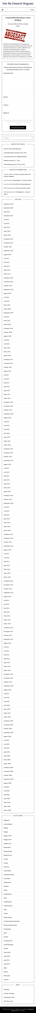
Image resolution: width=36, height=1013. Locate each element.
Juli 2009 (6, 740)
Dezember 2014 (8, 495)
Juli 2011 (6, 647)
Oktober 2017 (8, 367)
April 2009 (7, 752)
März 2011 (7, 662)
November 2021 (8, 243)
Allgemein (6, 820)
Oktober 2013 (8, 542)
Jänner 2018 (7, 355)
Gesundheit (7, 878)
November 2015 (8, 452)
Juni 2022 (6, 223)
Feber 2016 (7, 441)
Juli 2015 (6, 468)
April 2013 (7, 565)
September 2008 (8, 779)
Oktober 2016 (8, 410)
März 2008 (7, 802)
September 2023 (8, 208)
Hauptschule (7, 882)
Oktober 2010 (8, 682)
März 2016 (7, 437)
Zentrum (6, 979)
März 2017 (7, 390)
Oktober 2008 (8, 775)
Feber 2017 (7, 394)
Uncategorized (8, 940)
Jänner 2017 (7, 398)
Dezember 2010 (8, 674)
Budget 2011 (7, 843)
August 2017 (7, 371)
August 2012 (7, 596)
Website (6, 113)
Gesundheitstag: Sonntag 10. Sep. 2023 (15, 152)
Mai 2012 (6, 608)
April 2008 (7, 798)
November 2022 (8, 215)
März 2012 (7, 616)
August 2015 (7, 464)
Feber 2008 (7, 806)
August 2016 (7, 417)
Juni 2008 (6, 791)
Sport (5, 933)
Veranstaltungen (8, 944)
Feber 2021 (7, 274)
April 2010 (7, 705)
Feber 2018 (7, 351)
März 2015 (7, 484)
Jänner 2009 (7, 763)
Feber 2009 (7, 759)
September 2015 (8, 460)
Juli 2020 (6, 297)
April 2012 (7, 612)
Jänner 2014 (7, 530)
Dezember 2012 (8, 581)
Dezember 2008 (8, 767)
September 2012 (8, 592)
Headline (6, 886)
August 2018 (7, 336)
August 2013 (7, 550)
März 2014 (7, 522)
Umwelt (6, 937)
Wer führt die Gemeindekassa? (12, 149)
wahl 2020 (7, 964)
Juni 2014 (6, 511)
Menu (32, 9)
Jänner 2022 (7, 235)
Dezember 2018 (8, 328)
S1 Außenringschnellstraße (12, 921)
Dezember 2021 (8, 239)
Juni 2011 (6, 651)
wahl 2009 (7, 956)
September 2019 (8, 313)
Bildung (6, 828)
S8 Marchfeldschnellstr (10, 925)
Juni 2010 (6, 697)
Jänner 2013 (7, 577)
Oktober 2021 (8, 247)
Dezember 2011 (8, 627)
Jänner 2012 (7, 623)
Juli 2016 (6, 421)
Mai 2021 (6, 262)
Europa (6, 863)
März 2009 (7, 756)
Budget (6, 832)
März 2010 (7, 709)
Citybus (6, 859)
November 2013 (8, 538)
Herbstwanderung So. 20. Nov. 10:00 (14, 164)
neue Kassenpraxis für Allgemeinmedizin (15, 156)
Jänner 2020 (7, 309)
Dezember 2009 (8, 721)
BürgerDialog (8, 851)
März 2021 (7, 270)
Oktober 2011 (8, 635)
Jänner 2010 (7, 717)
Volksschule (7, 952)
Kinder (6, 890)
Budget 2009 (7, 835)
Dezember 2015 (8, 449)
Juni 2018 (6, 344)
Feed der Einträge (9, 993)
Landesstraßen (8, 905)
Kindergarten (7, 894)
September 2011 (8, 639)
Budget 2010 (7, 839)
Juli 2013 (6, 553)
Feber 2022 (7, 231)
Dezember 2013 (8, 534)
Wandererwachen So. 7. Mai (12, 160)
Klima (5, 898)
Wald (5, 968)
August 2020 (7, 293)
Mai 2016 (6, 429)
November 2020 (8, 281)
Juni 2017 (6, 379)
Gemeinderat (7, 870)
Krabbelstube (7, 902)
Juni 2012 (6, 604)
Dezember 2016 (8, 402)
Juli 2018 (6, 340)
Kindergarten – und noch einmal (22, 180)
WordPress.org (8, 1001)
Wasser (6, 971)
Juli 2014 (6, 507)
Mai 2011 (6, 655)
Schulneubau (7, 929)
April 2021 (7, 266)
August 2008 (7, 783)
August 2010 (7, 690)
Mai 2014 (6, 515)
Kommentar (8, 73)
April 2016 (7, 433)
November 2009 (8, 724)
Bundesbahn (7, 847)
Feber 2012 (7, 620)
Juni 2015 (6, 472)
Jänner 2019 (7, 324)
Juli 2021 (6, 258)
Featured (6, 867)
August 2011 (7, 643)
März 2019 (7, 320)
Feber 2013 (7, 573)
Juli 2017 (6, 375)
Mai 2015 (6, 476)
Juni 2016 (6, 425)
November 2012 (8, 585)
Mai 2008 (6, 794)
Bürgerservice (8, 855)
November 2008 (8, 771)
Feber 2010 (7, 713)
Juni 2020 (6, 301)
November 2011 (8, 631)
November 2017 (8, 363)
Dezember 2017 (8, 359)
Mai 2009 (6, 748)
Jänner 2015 (7, 491)
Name (5, 97)
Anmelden (6, 989)
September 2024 (8, 204)
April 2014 (7, 519)
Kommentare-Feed (9, 997)
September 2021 (8, 250)
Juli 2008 (6, 787)
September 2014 (8, 503)
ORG (5, 909)
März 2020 (7, 305)
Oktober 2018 (8, 332)
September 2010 (8, 686)
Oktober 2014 (8, 499)
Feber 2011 (7, 666)
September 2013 (8, 546)
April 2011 (7, 658)
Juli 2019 (6, 316)
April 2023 (7, 211)
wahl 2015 (7, 960)
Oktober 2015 (8, 456)
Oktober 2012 (8, 588)
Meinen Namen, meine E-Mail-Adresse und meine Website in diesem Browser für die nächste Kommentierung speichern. (19, 122)
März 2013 (7, 569)
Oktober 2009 (8, 728)
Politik (6, 913)
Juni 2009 (6, 744)
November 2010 (8, 678)
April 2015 (7, 480)
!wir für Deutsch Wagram (18, 3)
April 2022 (7, 227)
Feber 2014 (7, 526)
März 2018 (7, 348)
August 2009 (7, 736)
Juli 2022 (6, 219)
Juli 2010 (6, 693)
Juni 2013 (6, 557)
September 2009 (8, 732)
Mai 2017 (6, 383)
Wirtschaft (7, 975)
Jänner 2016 (7, 445)
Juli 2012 (6, 600)
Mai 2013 (6, 561)
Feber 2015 (7, 487)
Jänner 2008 (7, 810)
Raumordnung (8, 917)
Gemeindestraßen (9, 874)
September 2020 (8, 289)
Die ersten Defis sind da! (23, 188)
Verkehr (6, 948)
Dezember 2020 (8, 278)
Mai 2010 (6, 701)
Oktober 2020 (8, 285)
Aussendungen (8, 824)
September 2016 (8, 414)
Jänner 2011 (7, 670)
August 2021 (7, 254)
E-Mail (6, 105)
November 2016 (8, 406)
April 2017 (7, 386)
